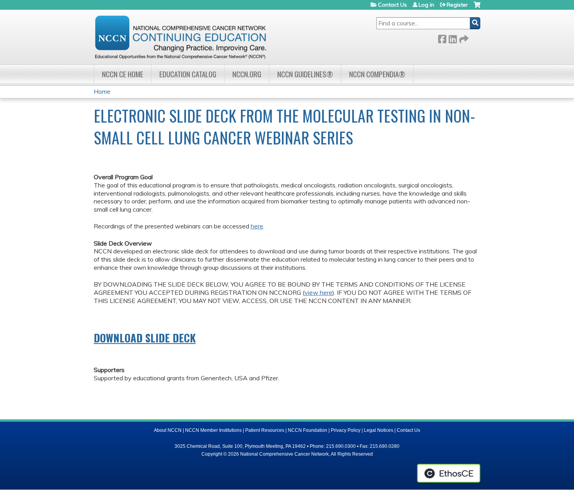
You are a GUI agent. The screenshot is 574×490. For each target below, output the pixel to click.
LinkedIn (452, 37)
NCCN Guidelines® (305, 74)
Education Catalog (187, 74)
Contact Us (392, 4)
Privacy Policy (345, 430)
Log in (426, 4)
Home (102, 91)
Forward (463, 37)
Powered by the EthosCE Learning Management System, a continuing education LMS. (448, 473)
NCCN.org (246, 74)
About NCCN (168, 430)
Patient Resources (264, 430)
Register (457, 4)
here (257, 226)
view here (318, 292)
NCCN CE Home (122, 74)
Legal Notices (378, 430)
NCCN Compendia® (377, 74)
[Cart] (477, 7)
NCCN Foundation (307, 430)
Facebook (442, 37)
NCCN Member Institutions (213, 430)
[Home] (180, 37)
